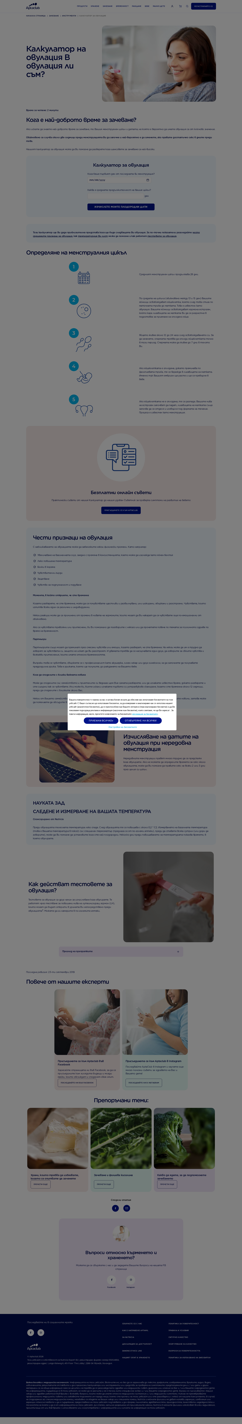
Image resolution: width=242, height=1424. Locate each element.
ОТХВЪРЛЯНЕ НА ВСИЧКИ (141, 720)
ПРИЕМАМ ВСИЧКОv (101, 720)
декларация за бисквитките (145, 714)
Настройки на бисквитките (123, 727)
